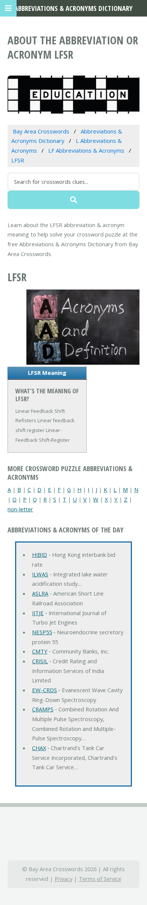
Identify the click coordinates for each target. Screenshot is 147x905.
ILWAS (40, 574)
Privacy (63, 878)
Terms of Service (100, 878)
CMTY (39, 651)
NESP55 (42, 632)
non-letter (20, 509)
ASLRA (40, 593)
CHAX (39, 748)
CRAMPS (43, 709)
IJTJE (38, 613)
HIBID (39, 554)
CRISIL (40, 661)
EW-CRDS (44, 690)
